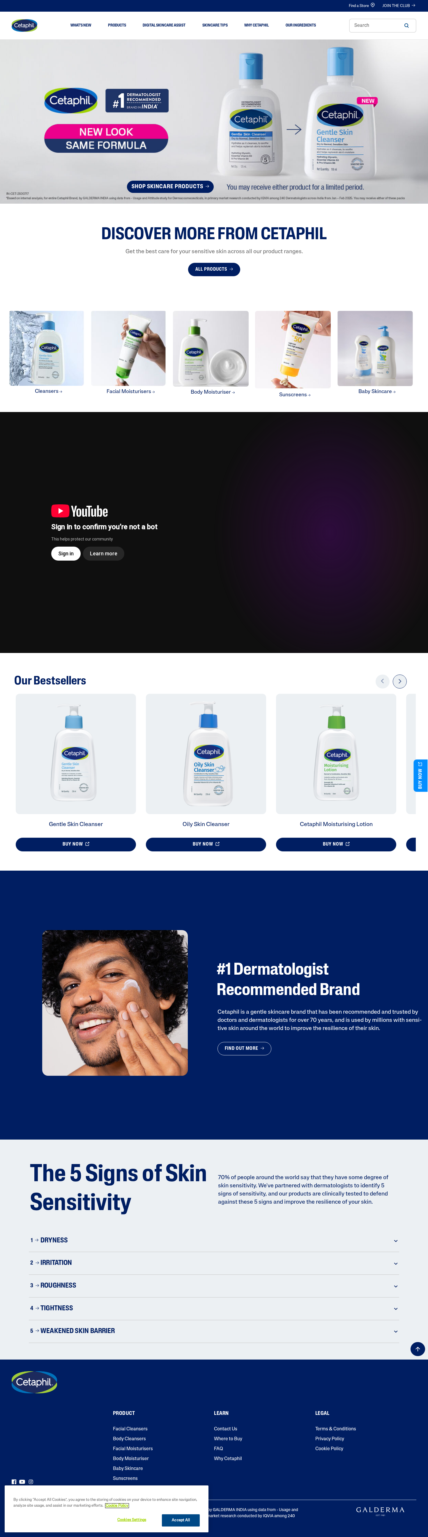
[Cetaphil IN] (34, 1382)
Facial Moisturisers (133, 1449)
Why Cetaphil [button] (256, 25)
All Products (211, 269)
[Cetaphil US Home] (24, 25)
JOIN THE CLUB (396, 6)
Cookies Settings (131, 1520)
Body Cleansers (129, 1439)
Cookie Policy (329, 1449)
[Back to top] (418, 1349)
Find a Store (359, 6)
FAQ (218, 1449)
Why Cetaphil (228, 1459)
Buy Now (73, 844)
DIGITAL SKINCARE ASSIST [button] (164, 25)
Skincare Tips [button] (215, 25)
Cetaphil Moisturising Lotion (336, 825)
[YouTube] (22, 1482)
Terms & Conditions (335, 1429)
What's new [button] (80, 25)
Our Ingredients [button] (301, 25)
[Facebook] (14, 1482)
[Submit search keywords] (406, 25)
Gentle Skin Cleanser (76, 825)
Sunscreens (125, 1478)
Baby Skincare (128, 1468)
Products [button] (117, 25)
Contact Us (225, 1429)
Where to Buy (228, 1439)
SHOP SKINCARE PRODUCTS (168, 187)
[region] (106, 1508)
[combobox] (382, 26)
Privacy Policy (329, 1439)
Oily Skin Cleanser (206, 825)
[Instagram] (31, 1482)
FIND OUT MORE (242, 1048)
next (399, 685)
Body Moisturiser (131, 1459)
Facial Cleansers (130, 1429)
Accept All (181, 1520)
